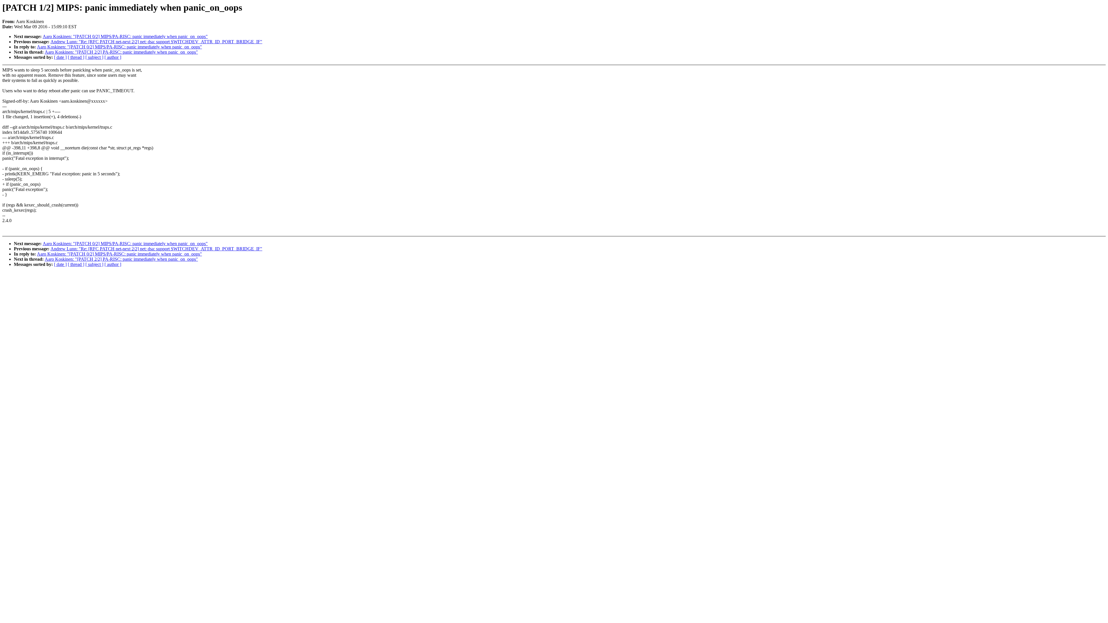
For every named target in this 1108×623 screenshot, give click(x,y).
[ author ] (112, 57)
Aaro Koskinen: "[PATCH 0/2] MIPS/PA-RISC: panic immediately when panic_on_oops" (125, 36)
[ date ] (60, 57)
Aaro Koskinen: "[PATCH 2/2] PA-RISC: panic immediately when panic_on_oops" (121, 52)
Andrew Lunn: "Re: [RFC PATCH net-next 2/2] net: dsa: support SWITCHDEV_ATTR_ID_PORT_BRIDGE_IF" (156, 41)
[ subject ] (94, 57)
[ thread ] (76, 57)
